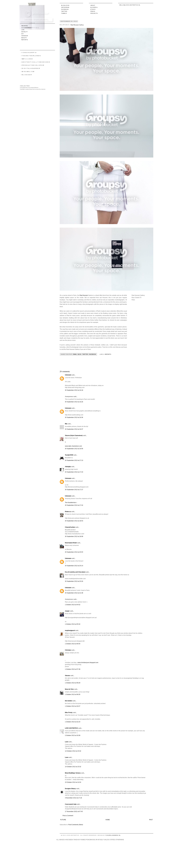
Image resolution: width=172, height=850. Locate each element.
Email (75, 354)
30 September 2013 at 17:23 (74, 472)
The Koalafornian (70, 502)
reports (108, 354)
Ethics (92, 9)
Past (151, 820)
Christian (68, 650)
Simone (67, 675)
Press (92, 11)
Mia (66, 424)
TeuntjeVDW (69, 455)
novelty (24, 31)
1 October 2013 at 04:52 (72, 604)
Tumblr (64, 13)
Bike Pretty (68, 712)
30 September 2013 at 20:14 (74, 566)
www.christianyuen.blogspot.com (87, 662)
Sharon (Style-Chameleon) (73, 435)
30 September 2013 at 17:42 (74, 505)
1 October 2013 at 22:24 (72, 722)
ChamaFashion (70, 527)
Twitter (64, 11)
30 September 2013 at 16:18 (74, 390)
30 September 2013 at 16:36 (74, 417)
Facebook (65, 9)
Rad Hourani (84, 295)
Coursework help (70, 804)
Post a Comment (68, 815)
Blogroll (94, 7)
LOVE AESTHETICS (71, 728)
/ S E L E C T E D (24, 86)
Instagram (65, 7)
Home (108, 820)
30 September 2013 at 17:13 (74, 460)
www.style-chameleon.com (73, 446)
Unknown (68, 375)
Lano (66, 742)
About (92, 5)
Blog (79, 354)
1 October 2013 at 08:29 (72, 683)
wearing (24, 25)
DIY (22, 33)
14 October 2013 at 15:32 (73, 751)
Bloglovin (65, 5)
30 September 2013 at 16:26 (74, 402)
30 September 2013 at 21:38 (74, 593)
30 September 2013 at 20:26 (74, 581)
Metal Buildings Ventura (73, 773)
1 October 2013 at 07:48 (72, 669)
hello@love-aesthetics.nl (129, 5)
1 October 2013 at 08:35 (72, 694)
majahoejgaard (70, 630)
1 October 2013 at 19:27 (72, 706)
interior (24, 35)
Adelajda (68, 466)
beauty (24, 37)
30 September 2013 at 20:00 (74, 552)
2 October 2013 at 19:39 (72, 735)
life (22, 29)
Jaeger (67, 611)
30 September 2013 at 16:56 (74, 448)
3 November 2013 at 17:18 (73, 798)
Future (63, 820)
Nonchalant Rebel (71, 543)
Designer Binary (70, 788)
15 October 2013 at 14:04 (73, 782)
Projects (94, 13)
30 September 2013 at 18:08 (74, 536)
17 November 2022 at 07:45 (74, 811)
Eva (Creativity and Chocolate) (75, 572)
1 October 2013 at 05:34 (72, 624)
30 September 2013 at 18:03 (74, 521)
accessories (26, 27)
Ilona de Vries (69, 689)
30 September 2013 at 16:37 (74, 429)
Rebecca (68, 511)
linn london (68, 701)
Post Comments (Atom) (75, 824)
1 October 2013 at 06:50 (72, 644)
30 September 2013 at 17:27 (74, 489)
